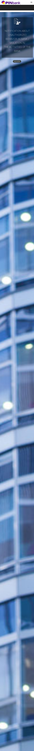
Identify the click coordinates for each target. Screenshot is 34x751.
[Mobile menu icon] (31, 2)
